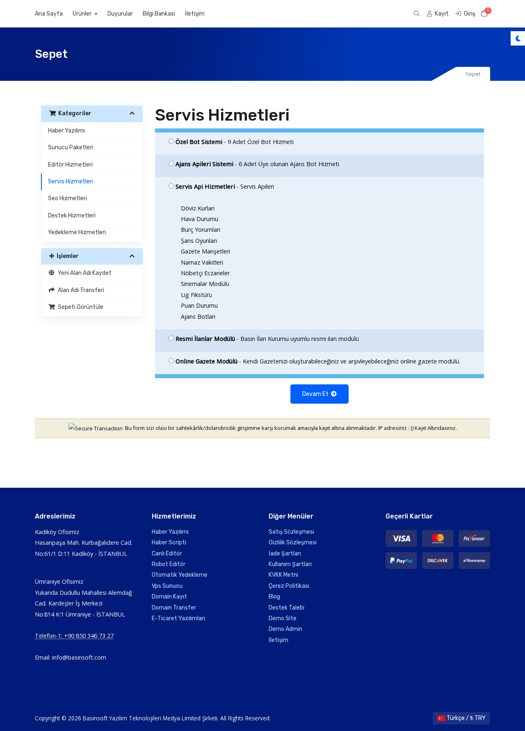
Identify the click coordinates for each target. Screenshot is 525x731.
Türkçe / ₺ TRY (465, 718)
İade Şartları (285, 553)
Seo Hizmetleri (67, 198)
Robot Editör (168, 564)
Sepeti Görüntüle (79, 307)
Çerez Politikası (289, 586)
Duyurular (120, 13)
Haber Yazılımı (66, 130)
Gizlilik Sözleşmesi (293, 542)
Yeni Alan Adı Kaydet (83, 273)
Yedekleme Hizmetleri (77, 232)
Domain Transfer (174, 607)
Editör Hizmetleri (70, 164)
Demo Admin (285, 629)
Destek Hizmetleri (72, 215)
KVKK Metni (283, 574)
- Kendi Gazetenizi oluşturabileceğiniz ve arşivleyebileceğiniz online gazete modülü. (318, 361)
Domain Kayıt (169, 596)
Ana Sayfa (49, 13)
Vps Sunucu (167, 586)
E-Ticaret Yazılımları (178, 618)
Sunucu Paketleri (70, 147)
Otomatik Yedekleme (180, 574)
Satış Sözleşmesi (291, 531)
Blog (274, 596)
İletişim (195, 13)
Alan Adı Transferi (79, 290)
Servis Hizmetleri (70, 181)
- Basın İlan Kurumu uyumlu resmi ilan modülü (267, 339)
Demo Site (283, 618)
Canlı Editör (167, 553)
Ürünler (83, 13)
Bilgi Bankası (159, 13)
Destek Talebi (286, 607)
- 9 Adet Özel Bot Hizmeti (235, 142)
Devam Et (316, 394)
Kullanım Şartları (290, 564)
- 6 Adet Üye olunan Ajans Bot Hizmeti (257, 164)
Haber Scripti (169, 542)
